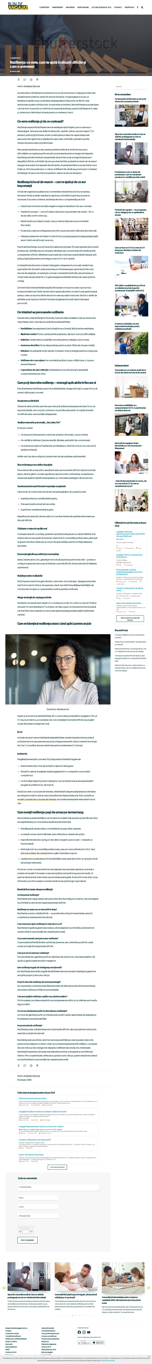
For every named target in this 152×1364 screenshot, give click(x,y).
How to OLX (46, 1347)
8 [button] (83, 1315)
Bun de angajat (47, 1352)
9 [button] (86, 1315)
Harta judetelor (11, 1347)
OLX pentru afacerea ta (50, 1333)
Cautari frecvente (12, 1333)
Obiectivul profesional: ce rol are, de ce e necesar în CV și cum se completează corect (131, 483)
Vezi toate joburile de (57, 1167)
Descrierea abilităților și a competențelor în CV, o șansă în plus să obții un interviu (130, 408)
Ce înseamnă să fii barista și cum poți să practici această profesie (130, 100)
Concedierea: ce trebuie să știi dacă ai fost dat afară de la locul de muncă (130, 371)
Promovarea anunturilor (50, 1339)
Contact (118, 7)
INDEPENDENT (57, 7)
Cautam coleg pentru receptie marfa (35, 1140)
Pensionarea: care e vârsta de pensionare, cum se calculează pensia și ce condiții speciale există (130, 174)
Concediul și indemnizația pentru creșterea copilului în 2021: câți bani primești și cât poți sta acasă (74, 1300)
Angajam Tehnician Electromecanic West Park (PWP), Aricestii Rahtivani (130, 534)
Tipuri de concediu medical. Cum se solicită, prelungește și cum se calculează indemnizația (130, 136)
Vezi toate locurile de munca (130, 619)
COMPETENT (44, 7)
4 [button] (69, 1315)
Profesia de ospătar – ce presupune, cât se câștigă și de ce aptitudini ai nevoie (131, 212)
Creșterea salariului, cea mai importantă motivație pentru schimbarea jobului (127, 326)
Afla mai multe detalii (108, 1360)
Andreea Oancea (31, 86)
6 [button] (76, 1315)
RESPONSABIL (83, 7)
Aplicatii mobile (48, 1328)
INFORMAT (70, 7)
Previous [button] (4, 1288)
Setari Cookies (11, 1341)
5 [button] (73, 1315)
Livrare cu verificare (49, 1336)
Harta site (9, 1344)
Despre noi (129, 7)
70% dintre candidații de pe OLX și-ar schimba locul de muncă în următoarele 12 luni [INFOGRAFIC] (130, 288)
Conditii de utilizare (13, 1336)
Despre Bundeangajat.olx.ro (16, 1328)
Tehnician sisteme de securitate (32, 1098)
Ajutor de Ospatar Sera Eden (31, 1154)
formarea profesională (71, 610)
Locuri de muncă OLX (101, 7)
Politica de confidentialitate (16, 1339)
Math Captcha (24, 1228)
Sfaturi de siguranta (49, 1344)
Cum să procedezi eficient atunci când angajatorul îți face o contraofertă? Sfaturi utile (130, 658)
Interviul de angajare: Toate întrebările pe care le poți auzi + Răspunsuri (128, 445)
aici (81, 745)
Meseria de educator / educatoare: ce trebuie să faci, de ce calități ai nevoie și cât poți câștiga (130, 668)
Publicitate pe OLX (49, 1349)
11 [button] (93, 1315)
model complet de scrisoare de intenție (36, 799)
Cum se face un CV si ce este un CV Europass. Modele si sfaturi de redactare (130, 250)
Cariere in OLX (10, 1352)
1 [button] (59, 1315)
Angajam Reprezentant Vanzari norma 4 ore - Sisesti (41, 1126)
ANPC (7, 1349)
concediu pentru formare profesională (79, 236)
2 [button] (63, 1315)
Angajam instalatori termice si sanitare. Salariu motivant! (43, 1111)
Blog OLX (45, 1341)
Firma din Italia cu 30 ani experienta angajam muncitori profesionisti (129, 572)
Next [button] (148, 1288)
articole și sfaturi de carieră (33, 853)
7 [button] (79, 1315)
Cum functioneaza (48, 1331)
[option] (29, 1286)
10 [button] (89, 1315)
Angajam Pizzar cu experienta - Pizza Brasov (129, 556)
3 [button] (66, 1315)
